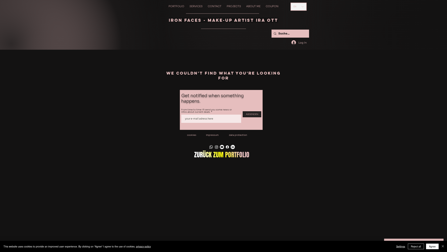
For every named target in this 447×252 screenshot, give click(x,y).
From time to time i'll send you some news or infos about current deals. (206, 110)
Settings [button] (400, 246)
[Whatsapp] (211, 147)
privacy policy (143, 246)
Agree (432, 246)
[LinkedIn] (233, 147)
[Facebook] (227, 147)
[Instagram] (216, 147)
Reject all (416, 246)
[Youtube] (222, 147)
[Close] (443, 246)
